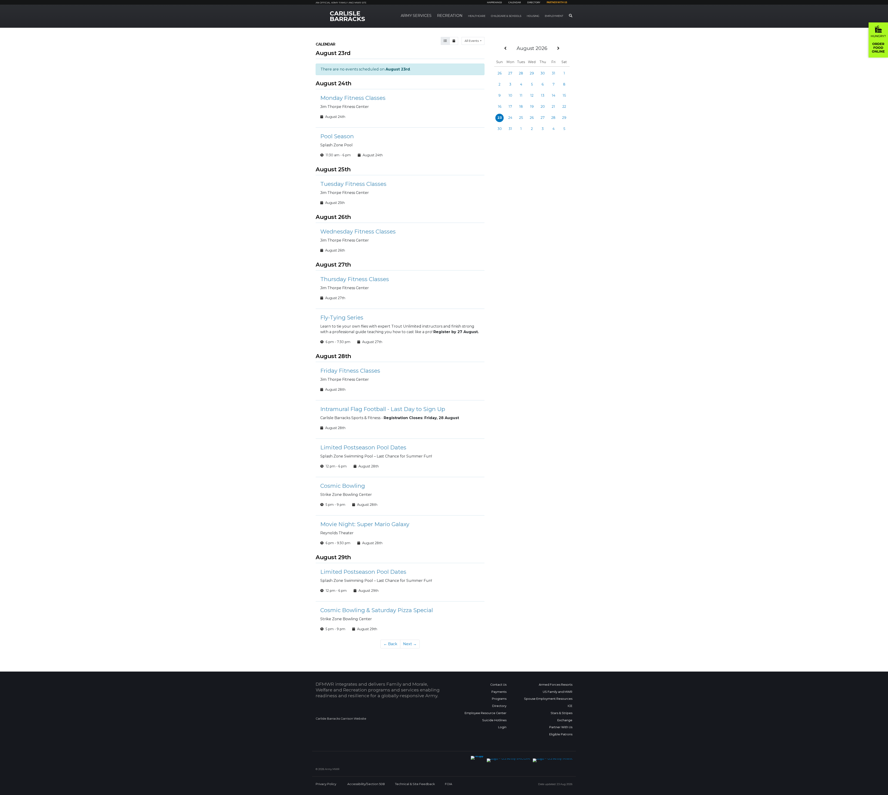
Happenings (494, 2)
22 (564, 106)
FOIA (448, 784)
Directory (533, 2)
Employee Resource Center (485, 713)
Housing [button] (533, 16)
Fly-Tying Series (341, 317)
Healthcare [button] (476, 16)
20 (543, 106)
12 (531, 95)
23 (499, 118)
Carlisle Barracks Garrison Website (341, 718)
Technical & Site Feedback (415, 784)
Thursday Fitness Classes (354, 279)
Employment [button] (554, 16)
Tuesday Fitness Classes (353, 184)
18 (521, 106)
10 (510, 95)
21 (553, 106)
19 (532, 106)
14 (553, 95)
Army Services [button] (416, 15)
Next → (410, 644)
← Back (390, 644)
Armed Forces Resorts (555, 684)
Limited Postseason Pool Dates (363, 447)
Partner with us (557, 2)
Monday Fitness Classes (352, 98)
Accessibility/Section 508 (366, 784)
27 (510, 73)
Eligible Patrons (560, 734)
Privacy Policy (326, 784)
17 (510, 106)
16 (499, 106)
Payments (498, 692)
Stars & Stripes (561, 713)
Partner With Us (560, 727)
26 (500, 73)
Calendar (514, 2)
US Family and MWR (557, 692)
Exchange (564, 720)
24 (510, 118)
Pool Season (337, 136)
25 (521, 118)
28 (521, 73)
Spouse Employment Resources (548, 698)
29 (532, 73)
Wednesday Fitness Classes (358, 231)
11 (521, 95)
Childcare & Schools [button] (506, 16)
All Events (472, 41)
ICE (570, 706)
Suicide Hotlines (494, 720)
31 (553, 73)
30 (542, 73)
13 (542, 95)
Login (502, 727)
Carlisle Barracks (347, 16)
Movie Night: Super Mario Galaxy (364, 524)
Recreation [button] (449, 15)
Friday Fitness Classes (350, 370)
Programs (499, 698)
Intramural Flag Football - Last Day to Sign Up (382, 409)
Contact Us (498, 684)
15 (564, 95)
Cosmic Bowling (342, 485)
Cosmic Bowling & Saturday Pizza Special (376, 610)
